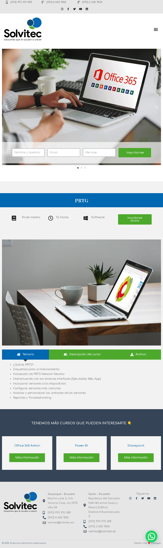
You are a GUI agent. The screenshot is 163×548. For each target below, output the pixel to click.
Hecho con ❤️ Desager (147, 543)
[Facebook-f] (68, 9)
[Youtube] (80, 9)
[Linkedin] (86, 9)
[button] (155, 29)
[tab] (25, 354)
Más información (27, 457)
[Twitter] (74, 9)
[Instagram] (62, 9)
